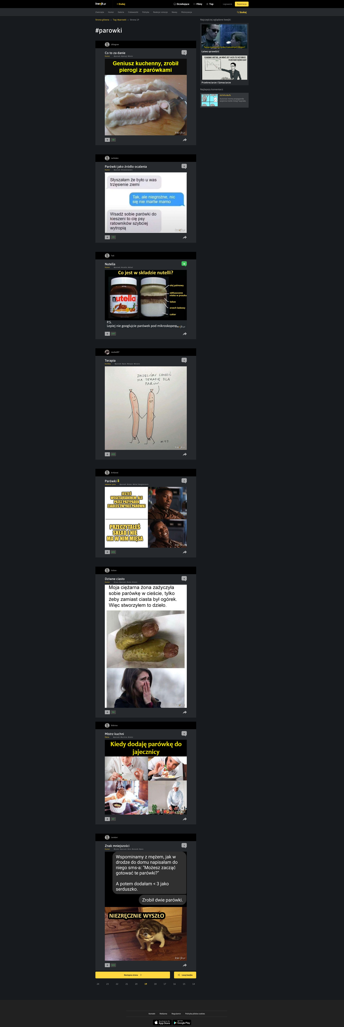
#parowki (117, 56)
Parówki (111, 481)
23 (107, 984)
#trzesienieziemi (126, 170)
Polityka (145, 12)
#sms (129, 849)
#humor (116, 849)
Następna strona (131, 975)
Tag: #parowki (119, 19)
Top (211, 4)
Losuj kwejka (187, 975)
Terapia (110, 360)
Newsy (174, 12)
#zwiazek (135, 849)
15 (184, 984)
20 (136, 984)
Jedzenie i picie (110, 484)
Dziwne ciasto (115, 579)
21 (127, 984)
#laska (129, 582)
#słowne (137, 364)
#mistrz (130, 737)
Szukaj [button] (243, 12)
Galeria (121, 12)
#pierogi (124, 56)
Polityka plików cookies (195, 1014)
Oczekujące (183, 4)
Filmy (199, 4)
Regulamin (176, 1014)
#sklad (130, 267)
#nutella (124, 267)
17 (165, 984)
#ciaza (116, 582)
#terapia (130, 364)
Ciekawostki (133, 12)
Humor (111, 12)
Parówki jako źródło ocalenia (126, 166)
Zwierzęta (99, 12)
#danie (130, 56)
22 (117, 984)
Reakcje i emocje (160, 12)
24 (98, 984)
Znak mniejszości (117, 846)
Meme (107, 737)
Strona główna (102, 19)
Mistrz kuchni (114, 734)
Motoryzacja (186, 12)
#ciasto (134, 582)
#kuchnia (124, 737)
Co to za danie (115, 53)
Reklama (163, 1014)
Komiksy (108, 364)
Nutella (110, 264)
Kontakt (152, 1014)
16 (174, 984)
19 (146, 984)
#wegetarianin (143, 484)
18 (155, 984)
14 (193, 984)
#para (124, 364)
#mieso (129, 484)
